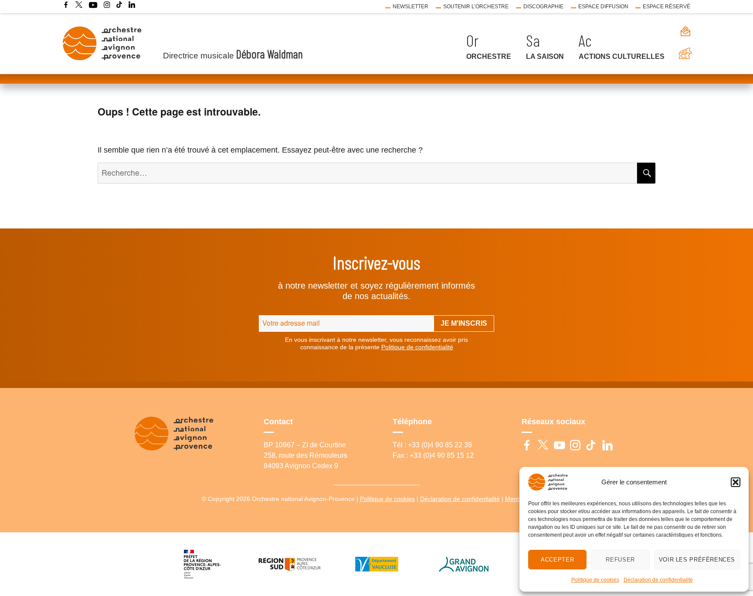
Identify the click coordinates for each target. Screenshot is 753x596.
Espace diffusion (603, 6)
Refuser (620, 559)
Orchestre (488, 56)
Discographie (543, 6)
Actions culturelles (622, 56)
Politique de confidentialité (417, 347)
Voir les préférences (697, 559)
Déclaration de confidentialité (658, 580)
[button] (735, 482)
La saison (545, 56)
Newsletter (410, 6)
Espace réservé (666, 6)
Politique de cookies (595, 580)
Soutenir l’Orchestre (476, 6)
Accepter (557, 559)
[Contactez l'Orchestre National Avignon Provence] (681, 31)
